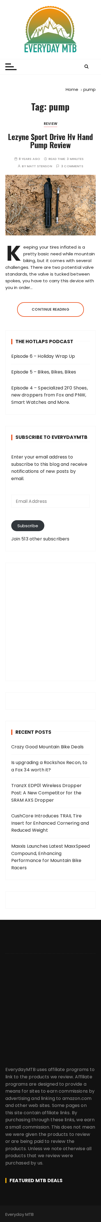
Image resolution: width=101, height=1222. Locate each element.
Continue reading (50, 309)
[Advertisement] (50, 621)
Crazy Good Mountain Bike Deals (47, 747)
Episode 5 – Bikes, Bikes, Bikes (43, 372)
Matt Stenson (39, 166)
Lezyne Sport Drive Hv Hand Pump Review (50, 141)
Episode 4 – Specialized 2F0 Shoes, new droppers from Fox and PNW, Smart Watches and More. (49, 395)
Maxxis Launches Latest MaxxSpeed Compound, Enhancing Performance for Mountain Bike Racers (50, 857)
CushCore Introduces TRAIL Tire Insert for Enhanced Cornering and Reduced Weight (50, 823)
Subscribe (27, 526)
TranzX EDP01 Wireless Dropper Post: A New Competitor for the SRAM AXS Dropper (46, 792)
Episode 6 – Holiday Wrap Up (43, 356)
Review (50, 123)
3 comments (72, 166)
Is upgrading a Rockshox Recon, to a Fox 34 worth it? (49, 766)
